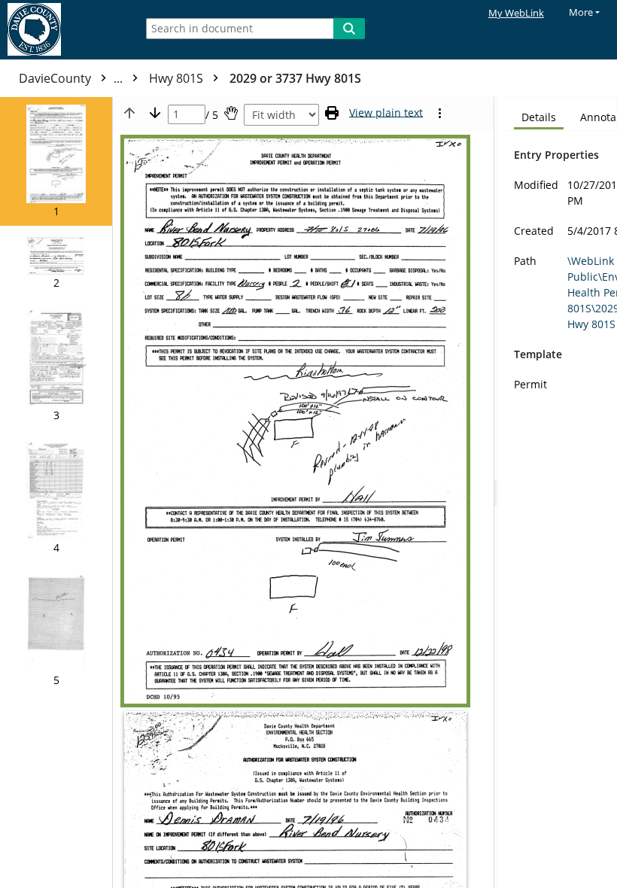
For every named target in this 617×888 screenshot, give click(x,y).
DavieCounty (72, 78)
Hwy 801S (177, 78)
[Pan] (231, 113)
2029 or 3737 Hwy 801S (295, 78)
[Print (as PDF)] (332, 113)
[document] (557, 492)
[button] (56, 161)
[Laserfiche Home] (64, 29)
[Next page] (155, 113)
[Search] (349, 28)
